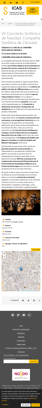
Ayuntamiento (35, 2)
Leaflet (22, 290)
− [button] (4, 256)
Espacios (21, 333)
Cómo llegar (36, 250)
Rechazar (25, 405)
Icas (21, 326)
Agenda (10, 23)
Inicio (3, 23)
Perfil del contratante (21, 330)
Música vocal (6, 234)
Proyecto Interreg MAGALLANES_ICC (21, 348)
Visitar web (6, 240)
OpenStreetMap (30, 290)
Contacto (21, 352)
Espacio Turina (7, 228)
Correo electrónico (10, 358)
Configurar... (5, 404)
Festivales (21, 341)
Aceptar (35, 405)
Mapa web (21, 344)
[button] (41, 19)
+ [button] (4, 253)
